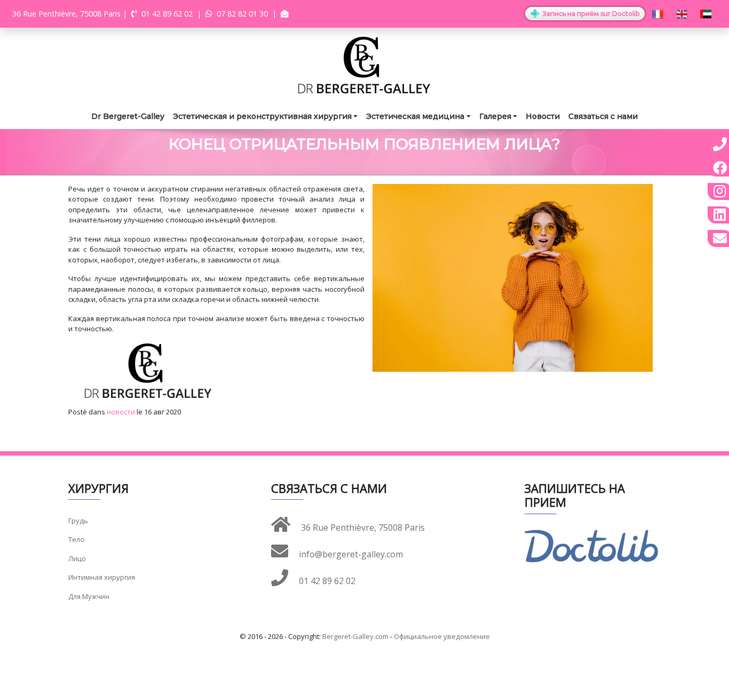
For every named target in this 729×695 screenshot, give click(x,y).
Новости (543, 116)
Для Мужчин (88, 596)
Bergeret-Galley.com (355, 636)
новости (121, 412)
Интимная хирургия (101, 577)
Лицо (77, 558)
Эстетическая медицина (415, 116)
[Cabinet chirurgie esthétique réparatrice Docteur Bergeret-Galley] (364, 64)
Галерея (495, 116)
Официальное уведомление (442, 636)
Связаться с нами (603, 116)
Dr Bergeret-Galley (127, 116)
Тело (76, 539)
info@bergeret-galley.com (350, 554)
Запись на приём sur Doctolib (590, 14)
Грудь (78, 520)
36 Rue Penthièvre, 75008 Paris (362, 527)
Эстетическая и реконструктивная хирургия (262, 116)
